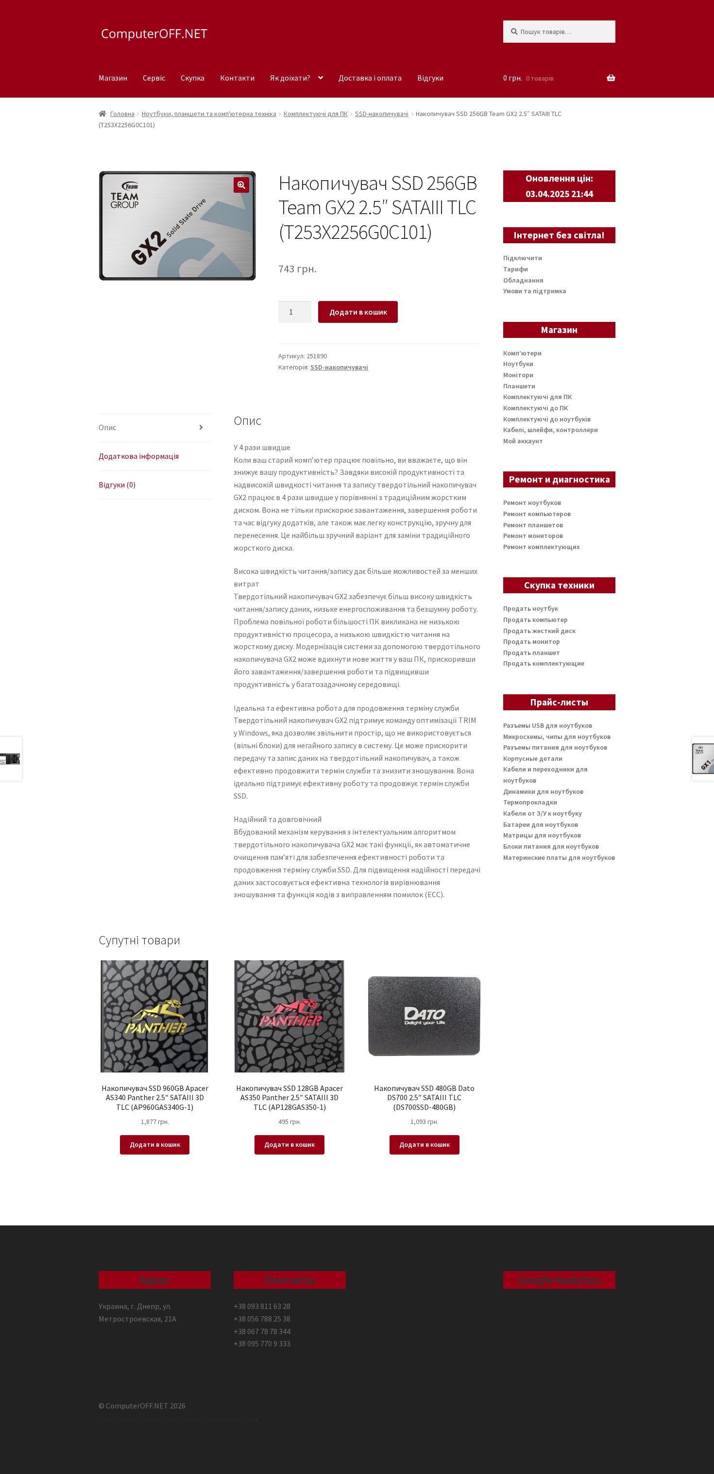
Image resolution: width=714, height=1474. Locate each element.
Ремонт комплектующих (541, 546)
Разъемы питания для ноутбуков (555, 747)
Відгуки (430, 78)
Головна (122, 113)
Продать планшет (531, 652)
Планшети (519, 386)
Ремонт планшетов (533, 524)
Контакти (237, 78)
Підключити (522, 257)
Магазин (113, 78)
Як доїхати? (290, 78)
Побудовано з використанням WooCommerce (177, 1418)
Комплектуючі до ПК (535, 407)
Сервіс (154, 78)
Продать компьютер (535, 619)
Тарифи (515, 269)
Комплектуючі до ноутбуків (547, 419)
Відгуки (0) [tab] (117, 484)
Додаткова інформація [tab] (139, 456)
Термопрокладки (530, 802)
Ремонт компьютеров (537, 513)
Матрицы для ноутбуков (542, 835)
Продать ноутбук (530, 608)
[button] (241, 185)
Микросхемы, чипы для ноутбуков (557, 736)
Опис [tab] (107, 427)
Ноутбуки (518, 363)
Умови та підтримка (534, 290)
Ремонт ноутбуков (532, 502)
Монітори (518, 374)
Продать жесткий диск (539, 630)
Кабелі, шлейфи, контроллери (550, 429)
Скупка (192, 78)
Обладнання (523, 280)
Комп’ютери (522, 353)
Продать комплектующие (543, 663)
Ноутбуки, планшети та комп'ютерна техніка (209, 113)
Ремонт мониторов (533, 535)
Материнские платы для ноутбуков (559, 857)
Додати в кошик (358, 312)
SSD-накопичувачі (381, 113)
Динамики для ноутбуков (543, 791)
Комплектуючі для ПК (316, 113)
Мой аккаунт (523, 440)
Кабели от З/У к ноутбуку (542, 813)
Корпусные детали (532, 758)
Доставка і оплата (370, 78)
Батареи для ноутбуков (540, 824)
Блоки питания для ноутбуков (551, 846)
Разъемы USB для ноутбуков (547, 725)
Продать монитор (531, 641)
